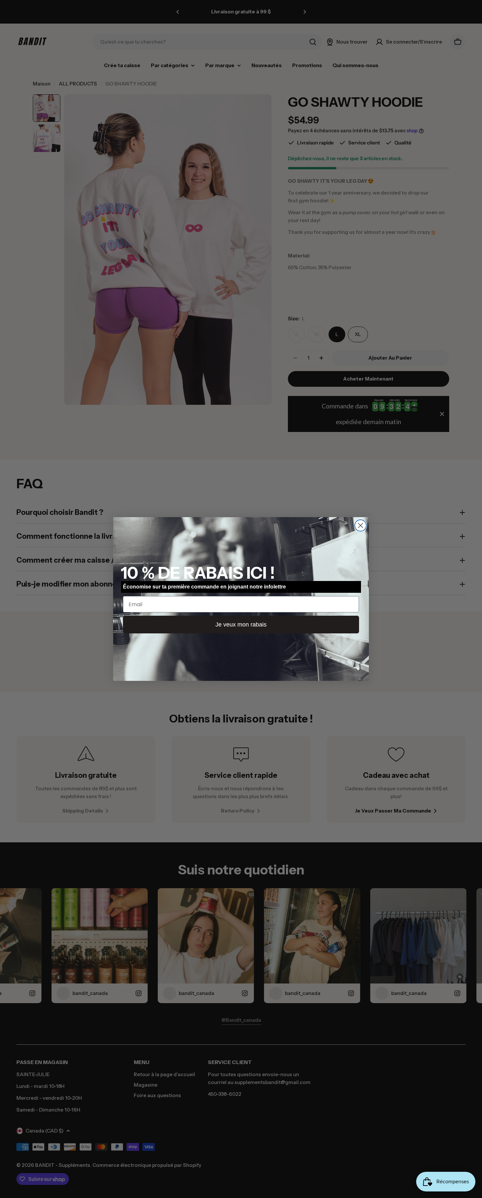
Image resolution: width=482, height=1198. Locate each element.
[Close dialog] (360, 525)
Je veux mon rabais (241, 624)
